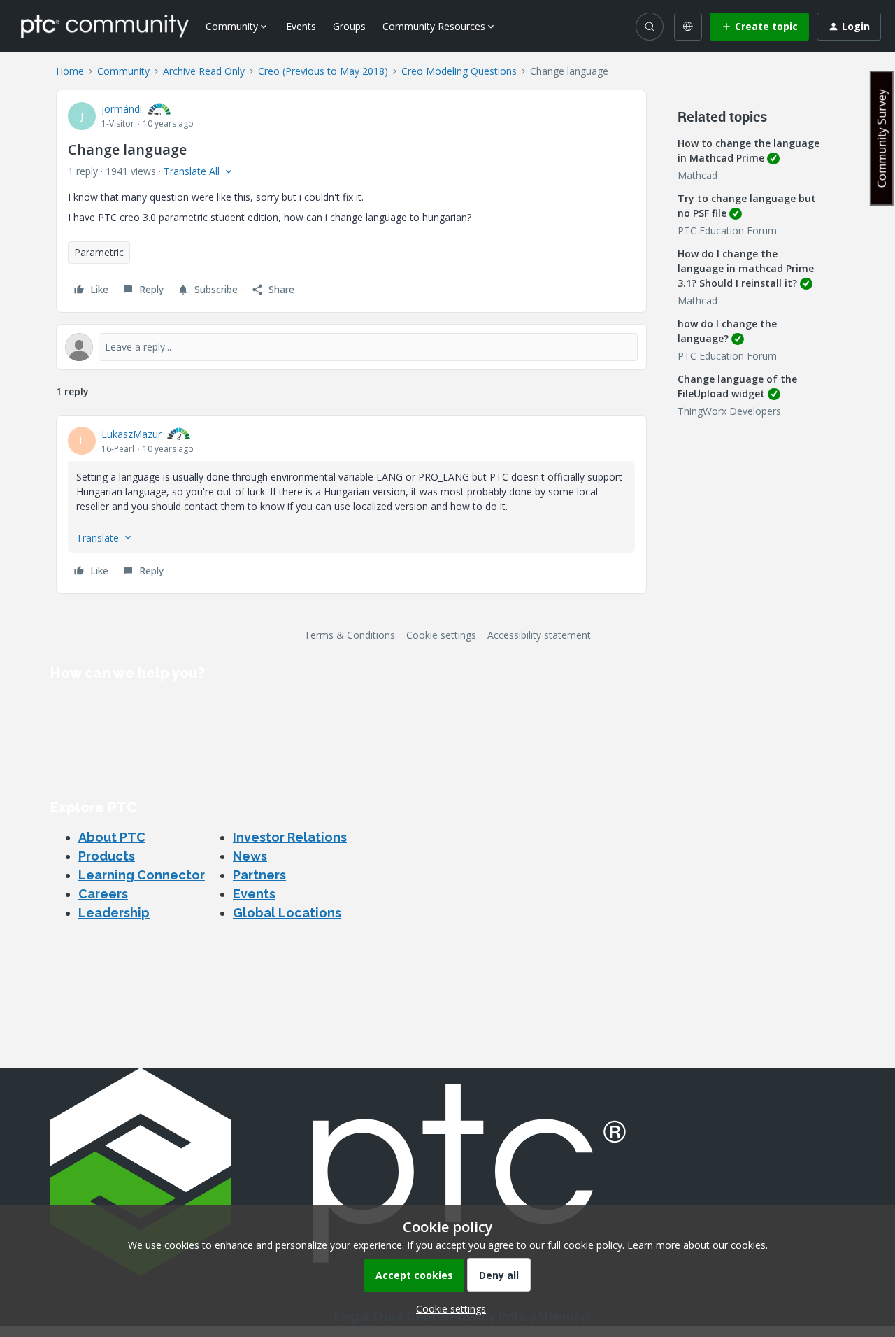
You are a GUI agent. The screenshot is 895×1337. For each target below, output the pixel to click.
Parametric (99, 252)
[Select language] (688, 27)
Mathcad (697, 175)
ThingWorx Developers (729, 411)
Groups (349, 26)
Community (123, 71)
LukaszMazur (131, 434)
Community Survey (881, 138)
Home (70, 71)
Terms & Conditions (349, 635)
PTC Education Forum (727, 230)
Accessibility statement (539, 635)
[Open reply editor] (351, 347)
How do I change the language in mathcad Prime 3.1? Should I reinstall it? (746, 268)
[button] (759, 27)
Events (301, 26)
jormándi (121, 108)
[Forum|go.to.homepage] (105, 26)
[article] (351, 504)
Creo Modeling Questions (459, 71)
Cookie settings (441, 635)
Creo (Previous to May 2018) (323, 71)
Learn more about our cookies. (697, 1245)
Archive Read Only (204, 71)
